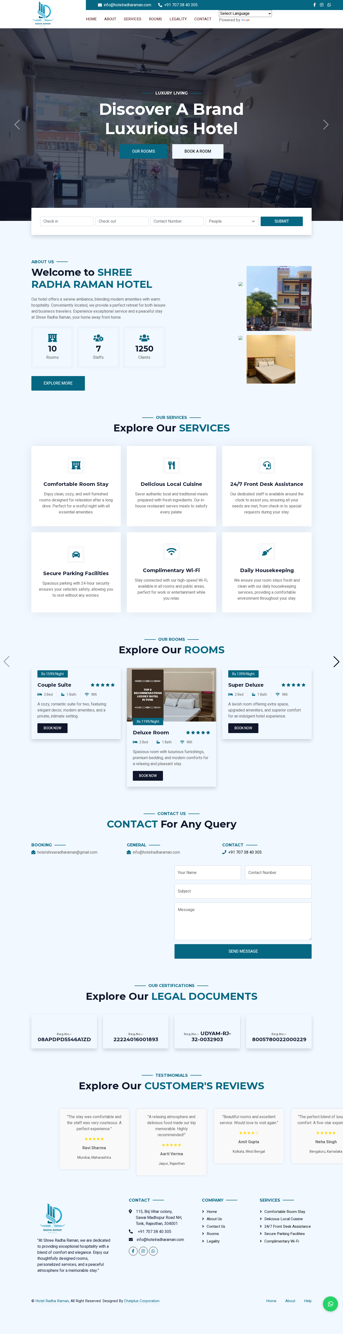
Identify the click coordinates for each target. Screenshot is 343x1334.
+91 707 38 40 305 (245, 852)
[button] (336, 661)
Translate (259, 20)
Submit (281, 221)
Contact (202, 19)
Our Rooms (196, 60)
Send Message (243, 951)
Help (308, 1301)
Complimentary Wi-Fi (281, 1241)
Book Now (52, 728)
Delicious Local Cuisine (283, 1219)
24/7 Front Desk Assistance (287, 1226)
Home (91, 19)
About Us (214, 1219)
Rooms (155, 19)
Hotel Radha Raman (52, 1301)
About (110, 19)
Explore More (58, 383)
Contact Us (216, 1226)
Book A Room (279, 60)
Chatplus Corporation (141, 1301)
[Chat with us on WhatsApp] (330, 1303)
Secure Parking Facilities (284, 1233)
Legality (178, 19)
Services (132, 19)
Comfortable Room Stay (284, 1211)
